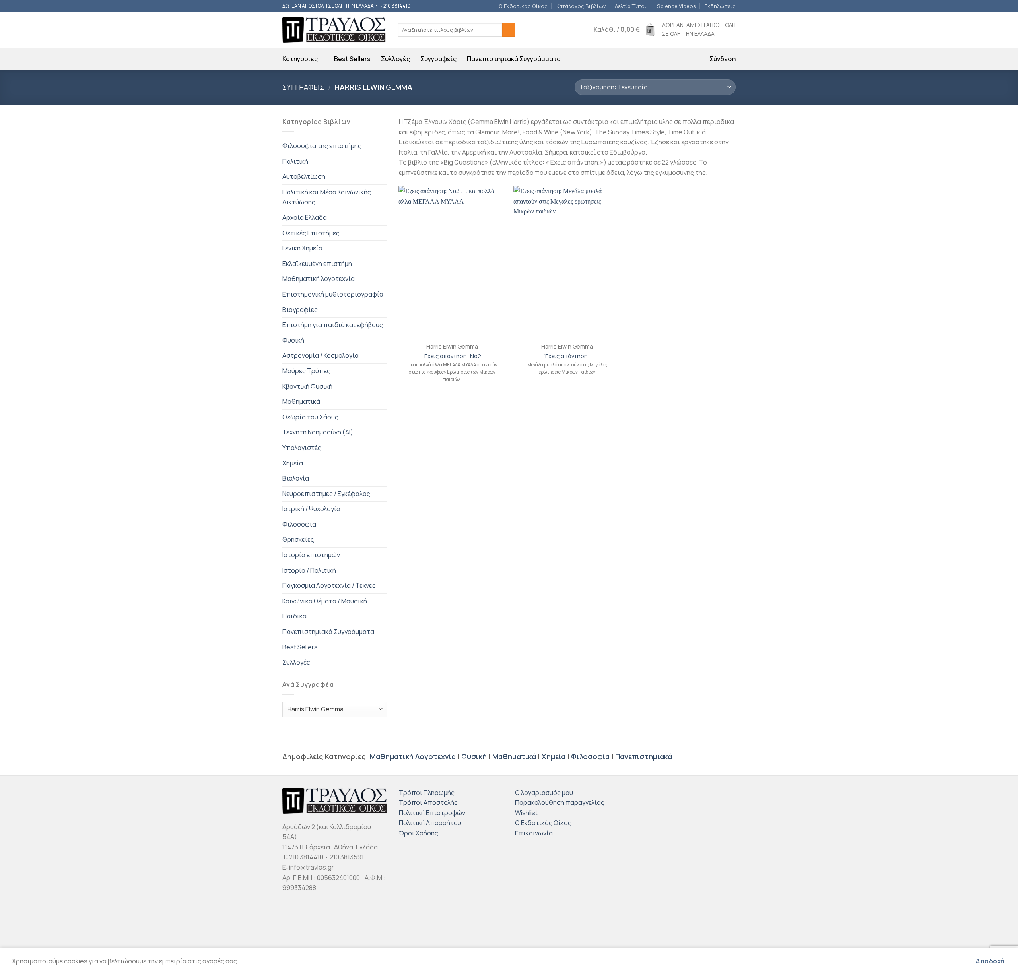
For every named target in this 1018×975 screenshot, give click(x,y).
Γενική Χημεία (302, 248)
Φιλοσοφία (299, 524)
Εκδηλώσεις (720, 6)
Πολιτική (295, 161)
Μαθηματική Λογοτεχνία (413, 756)
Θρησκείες (298, 539)
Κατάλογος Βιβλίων (581, 6)
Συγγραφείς (438, 58)
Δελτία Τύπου (631, 6)
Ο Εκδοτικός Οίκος (523, 6)
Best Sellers (352, 58)
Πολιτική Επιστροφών (432, 812)
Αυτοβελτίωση (303, 176)
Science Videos (676, 6)
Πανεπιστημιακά (643, 756)
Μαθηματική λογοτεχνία (318, 278)
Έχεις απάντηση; (567, 356)
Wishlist (526, 812)
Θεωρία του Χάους (310, 417)
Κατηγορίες (300, 58)
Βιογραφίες (300, 309)
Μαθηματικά (301, 401)
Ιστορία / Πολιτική (309, 570)
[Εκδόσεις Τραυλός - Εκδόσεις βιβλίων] (334, 30)
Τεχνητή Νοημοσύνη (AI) (317, 432)
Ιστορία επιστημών (311, 554)
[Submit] (508, 30)
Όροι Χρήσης (418, 833)
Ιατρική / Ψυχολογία (311, 508)
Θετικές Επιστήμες (311, 233)
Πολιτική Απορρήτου (430, 822)
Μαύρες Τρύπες (306, 370)
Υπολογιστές (301, 447)
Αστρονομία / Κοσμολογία (320, 355)
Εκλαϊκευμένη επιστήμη (317, 263)
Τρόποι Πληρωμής (427, 792)
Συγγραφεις (303, 87)
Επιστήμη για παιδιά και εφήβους (332, 324)
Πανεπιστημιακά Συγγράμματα (514, 58)
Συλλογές (395, 58)
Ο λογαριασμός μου (544, 792)
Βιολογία (295, 478)
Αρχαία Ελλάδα (304, 217)
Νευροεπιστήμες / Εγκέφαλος (326, 493)
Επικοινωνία (534, 833)
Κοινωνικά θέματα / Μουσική (324, 601)
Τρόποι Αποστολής (428, 802)
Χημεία (292, 463)
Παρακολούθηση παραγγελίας (559, 802)
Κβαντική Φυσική (307, 386)
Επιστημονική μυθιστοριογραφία (332, 294)
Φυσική (293, 340)
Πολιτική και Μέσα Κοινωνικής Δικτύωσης (326, 197)
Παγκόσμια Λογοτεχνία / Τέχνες (329, 585)
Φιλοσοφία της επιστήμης (321, 146)
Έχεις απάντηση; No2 (452, 356)
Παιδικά (294, 616)
